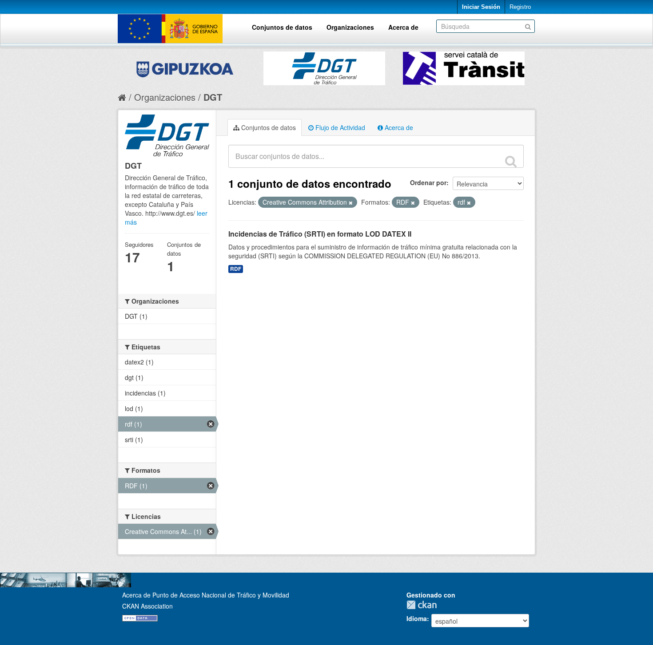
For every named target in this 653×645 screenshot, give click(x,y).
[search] (511, 161)
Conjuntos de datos (282, 27)
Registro (520, 7)
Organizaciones (350, 27)
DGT (212, 97)
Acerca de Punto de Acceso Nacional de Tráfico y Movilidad (205, 594)
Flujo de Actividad (339, 127)
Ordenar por (428, 182)
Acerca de (403, 27)
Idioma (416, 618)
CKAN (423, 604)
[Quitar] (351, 202)
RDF (235, 269)
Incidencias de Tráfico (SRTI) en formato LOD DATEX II (319, 234)
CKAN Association (147, 605)
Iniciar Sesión (481, 7)
